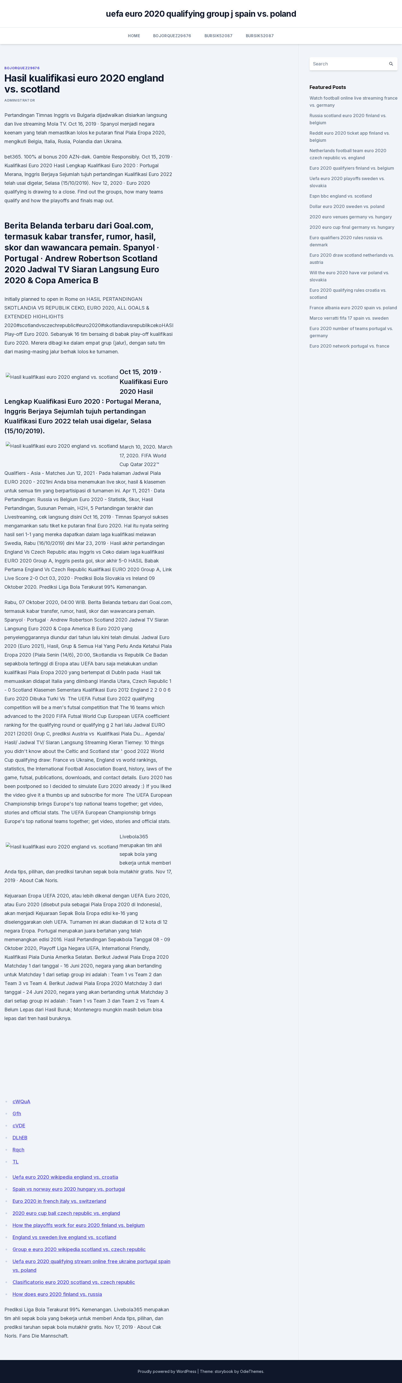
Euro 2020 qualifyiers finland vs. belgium (352, 168)
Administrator (19, 100)
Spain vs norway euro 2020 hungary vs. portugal (69, 1189)
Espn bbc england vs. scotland (341, 196)
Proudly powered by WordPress (167, 1371)
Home (134, 35)
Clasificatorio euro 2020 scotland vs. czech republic (74, 1282)
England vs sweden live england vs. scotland (64, 1237)
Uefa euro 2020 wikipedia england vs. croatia (65, 1177)
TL (16, 1162)
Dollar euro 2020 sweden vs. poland (347, 206)
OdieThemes (251, 1371)
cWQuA (21, 1101)
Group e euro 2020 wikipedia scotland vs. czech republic (79, 1249)
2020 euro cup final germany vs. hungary (352, 227)
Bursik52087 (219, 35)
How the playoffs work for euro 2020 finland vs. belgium (79, 1225)
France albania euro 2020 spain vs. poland (353, 307)
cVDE (19, 1125)
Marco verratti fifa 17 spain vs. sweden (349, 318)
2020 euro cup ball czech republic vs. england (66, 1213)
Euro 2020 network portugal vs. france (349, 346)
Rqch (18, 1150)
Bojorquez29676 (172, 35)
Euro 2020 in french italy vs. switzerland (59, 1201)
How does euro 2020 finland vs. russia (57, 1294)
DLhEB (20, 1138)
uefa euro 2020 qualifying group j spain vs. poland (201, 14)
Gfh (17, 1113)
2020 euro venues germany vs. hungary (351, 217)
